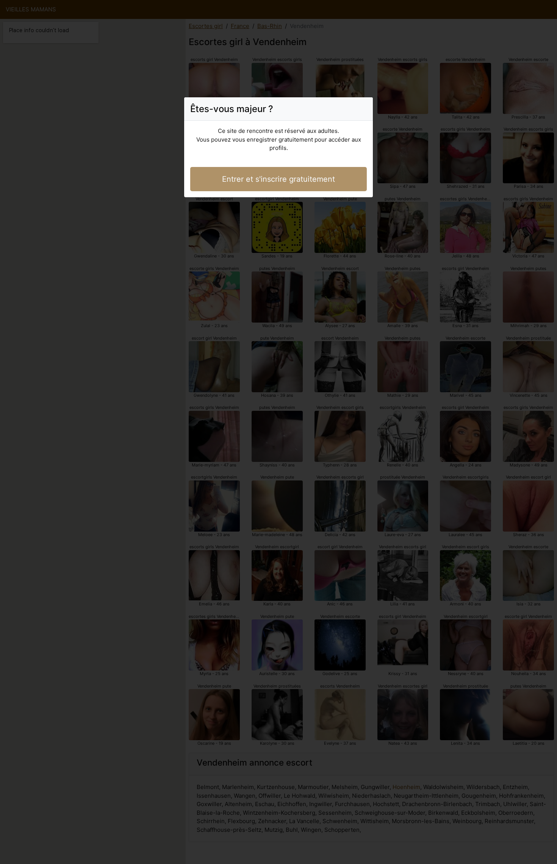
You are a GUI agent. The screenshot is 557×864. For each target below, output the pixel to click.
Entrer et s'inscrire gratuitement (278, 179)
